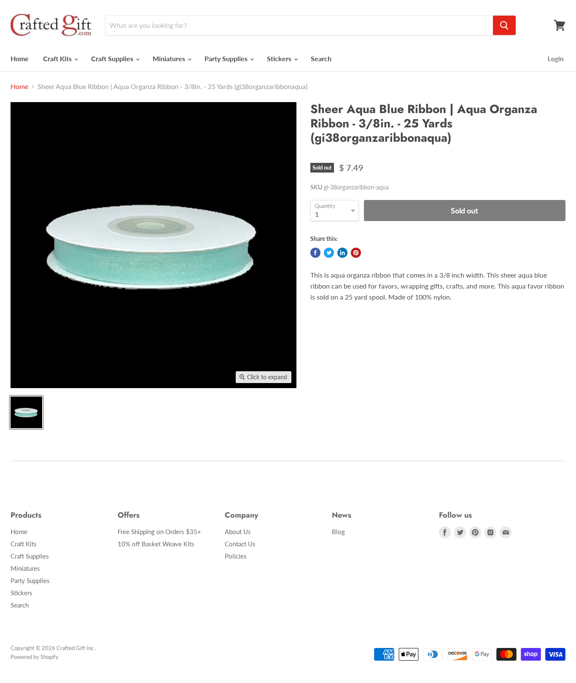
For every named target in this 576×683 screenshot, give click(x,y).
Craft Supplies (113, 58)
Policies (236, 556)
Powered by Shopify (35, 656)
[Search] (504, 25)
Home (20, 58)
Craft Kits (58, 58)
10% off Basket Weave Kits (156, 544)
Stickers (280, 58)
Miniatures (170, 58)
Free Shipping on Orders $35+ (159, 531)
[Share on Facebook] (315, 253)
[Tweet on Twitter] (329, 253)
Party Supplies (227, 58)
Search (321, 58)
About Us (238, 531)
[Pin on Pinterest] (356, 253)
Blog (338, 531)
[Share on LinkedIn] (342, 253)
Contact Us (240, 544)
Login (555, 58)
